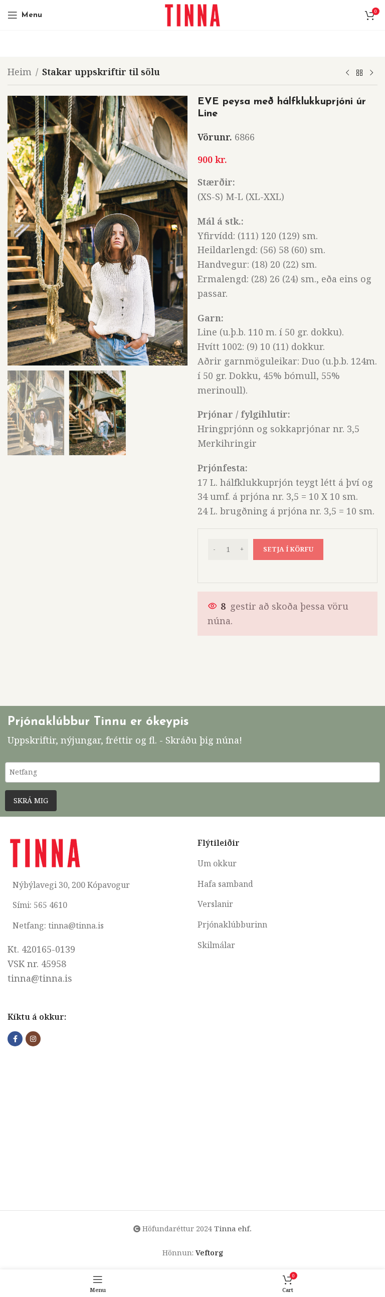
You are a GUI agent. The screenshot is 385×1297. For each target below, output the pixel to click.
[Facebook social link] (15, 1038)
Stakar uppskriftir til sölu (101, 72)
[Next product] (371, 73)
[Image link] (45, 852)
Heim (20, 72)
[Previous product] (347, 73)
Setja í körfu (288, 548)
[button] (18, 231)
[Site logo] (192, 14)
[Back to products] (359, 73)
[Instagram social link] (33, 1038)
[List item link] (287, 863)
